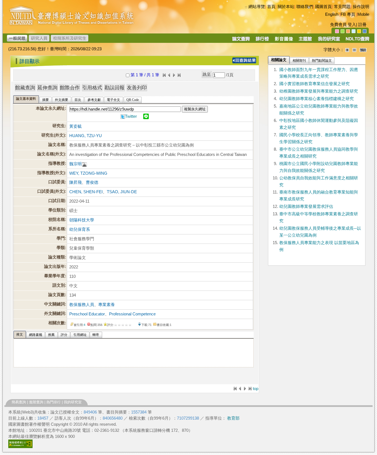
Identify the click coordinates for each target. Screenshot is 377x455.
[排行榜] (262, 40)
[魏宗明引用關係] (84, 164)
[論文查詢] (240, 40)
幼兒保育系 (79, 229)
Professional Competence (132, 314)
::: (246, 7)
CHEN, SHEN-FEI (86, 192)
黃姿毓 (75, 126)
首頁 (271, 6)
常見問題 (342, 6)
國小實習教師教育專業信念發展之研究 (314, 84)
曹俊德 (92, 182)
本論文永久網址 (50, 108)
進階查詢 (36, 402)
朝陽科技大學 (81, 220)
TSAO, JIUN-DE (122, 192)
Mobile (363, 14)
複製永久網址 (195, 109)
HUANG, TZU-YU (85, 136)
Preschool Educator (87, 314)
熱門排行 (53, 402)
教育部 (233, 418)
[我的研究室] (328, 40)
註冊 (362, 24)
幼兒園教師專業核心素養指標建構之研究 (316, 98)
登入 (352, 24)
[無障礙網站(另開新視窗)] (20, 446)
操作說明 (361, 6)
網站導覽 (256, 6)
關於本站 (286, 6)
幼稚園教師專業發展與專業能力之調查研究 (318, 91)
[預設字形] (363, 50)
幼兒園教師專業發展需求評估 (306, 206)
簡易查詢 (19, 402)
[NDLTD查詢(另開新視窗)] (357, 40)
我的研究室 (73, 402)
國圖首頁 (323, 6)
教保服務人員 (81, 304)
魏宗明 (75, 164)
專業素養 (106, 304)
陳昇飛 (75, 182)
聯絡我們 (304, 6)
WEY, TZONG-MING (88, 173)
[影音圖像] (284, 40)
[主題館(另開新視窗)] (305, 40)
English (331, 14)
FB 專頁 (348, 14)
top (255, 388)
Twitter (131, 116)
